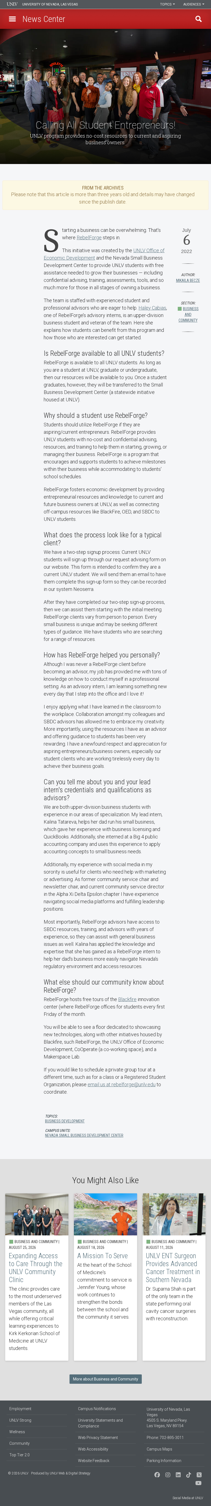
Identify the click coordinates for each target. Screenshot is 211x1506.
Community (19, 1443)
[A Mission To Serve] (105, 1277)
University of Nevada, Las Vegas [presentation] (50, 4)
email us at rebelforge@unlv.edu (122, 1084)
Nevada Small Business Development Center (84, 1135)
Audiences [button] (192, 4)
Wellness (17, 1432)
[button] (12, 19)
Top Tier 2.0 (19, 1455)
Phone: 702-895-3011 (165, 1437)
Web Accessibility (93, 1449)
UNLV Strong (20, 1420)
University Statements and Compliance (100, 1423)
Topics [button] (166, 4)
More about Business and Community (105, 1379)
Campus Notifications (97, 1409)
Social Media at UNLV (188, 1498)
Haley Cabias (152, 308)
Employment (20, 1409)
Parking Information (164, 1460)
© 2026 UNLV (18, 1473)
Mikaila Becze (188, 280)
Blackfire (127, 999)
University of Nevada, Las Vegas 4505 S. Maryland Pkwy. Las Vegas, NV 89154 (168, 1417)
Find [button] (199, 19)
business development (65, 1121)
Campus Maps (159, 1449)
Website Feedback (93, 1460)
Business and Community (189, 315)
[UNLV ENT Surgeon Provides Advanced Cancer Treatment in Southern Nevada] (174, 1277)
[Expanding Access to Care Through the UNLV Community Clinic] (36, 1277)
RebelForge (89, 237)
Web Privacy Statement (98, 1437)
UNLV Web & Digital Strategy (70, 1473)
